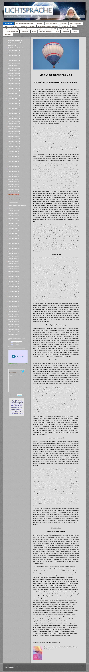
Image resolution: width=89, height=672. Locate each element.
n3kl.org (12, 346)
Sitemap (16, 666)
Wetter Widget (18, 356)
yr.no (26, 363)
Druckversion (10, 666)
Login (82, 665)
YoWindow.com (12, 363)
